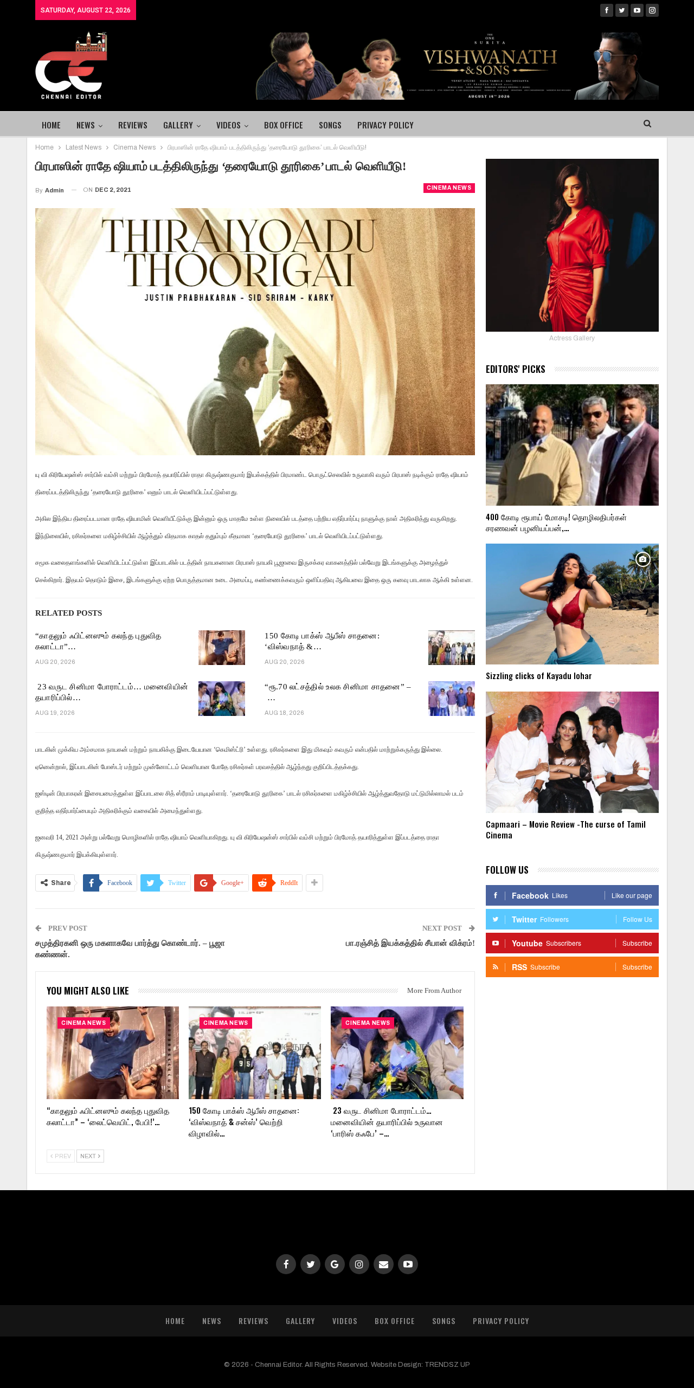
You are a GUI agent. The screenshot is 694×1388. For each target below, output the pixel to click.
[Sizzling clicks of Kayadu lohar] (572, 604)
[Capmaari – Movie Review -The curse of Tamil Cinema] (572, 752)
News (85, 125)
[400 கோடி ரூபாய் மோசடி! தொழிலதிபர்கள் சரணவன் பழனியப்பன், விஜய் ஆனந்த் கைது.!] (572, 445)
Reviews (132, 125)
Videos (228, 125)
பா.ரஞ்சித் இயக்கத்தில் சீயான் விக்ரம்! (410, 943)
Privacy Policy (385, 125)
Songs (330, 125)
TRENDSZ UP (447, 1364)
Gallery (178, 125)
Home (51, 125)
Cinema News (449, 188)
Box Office (283, 125)
